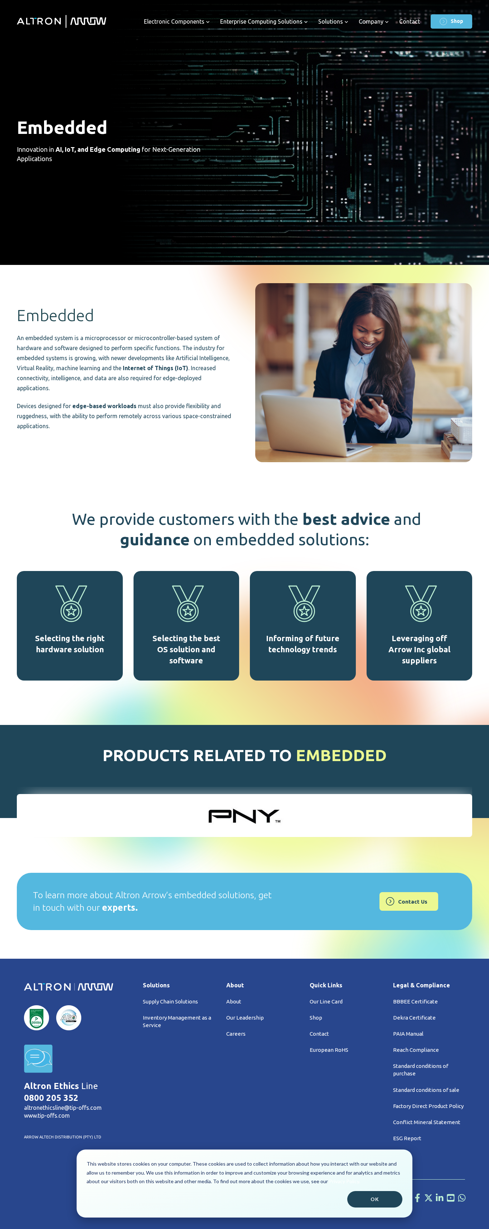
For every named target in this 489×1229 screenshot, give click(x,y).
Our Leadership (245, 1018)
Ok (375, 1199)
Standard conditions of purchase (420, 1069)
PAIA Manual (408, 1034)
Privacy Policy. (344, 1181)
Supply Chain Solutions (170, 1001)
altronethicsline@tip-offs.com (63, 1107)
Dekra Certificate (414, 1018)
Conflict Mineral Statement (426, 1122)
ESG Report (407, 1138)
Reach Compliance (416, 1050)
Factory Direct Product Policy (428, 1106)
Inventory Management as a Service (177, 1021)
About (233, 1001)
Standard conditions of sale (426, 1090)
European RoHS (329, 1050)
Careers (236, 1034)
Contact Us (412, 902)
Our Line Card (326, 1001)
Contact (409, 21)
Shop (457, 21)
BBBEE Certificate (415, 1001)
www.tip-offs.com (47, 1115)
